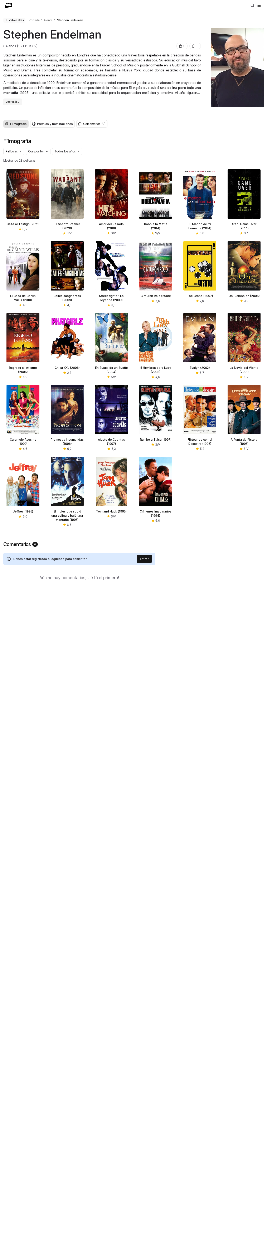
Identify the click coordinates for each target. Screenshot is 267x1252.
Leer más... (12, 101)
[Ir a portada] (8, 5)
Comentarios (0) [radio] (94, 124)
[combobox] (13, 151)
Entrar (144, 559)
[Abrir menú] (259, 5)
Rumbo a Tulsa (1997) (155, 439)
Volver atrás (16, 20)
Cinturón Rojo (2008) (156, 296)
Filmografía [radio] (18, 124)
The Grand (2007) (200, 296)
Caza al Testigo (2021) (23, 224)
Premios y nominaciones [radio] (55, 124)
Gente (48, 20)
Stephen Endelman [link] (70, 20)
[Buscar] (252, 5)
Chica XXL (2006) (67, 367)
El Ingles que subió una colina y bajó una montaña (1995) (67, 515)
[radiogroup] (39, 124)
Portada (34, 20)
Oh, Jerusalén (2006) (244, 296)
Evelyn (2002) (200, 367)
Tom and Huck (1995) (111, 511)
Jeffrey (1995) (23, 511)
